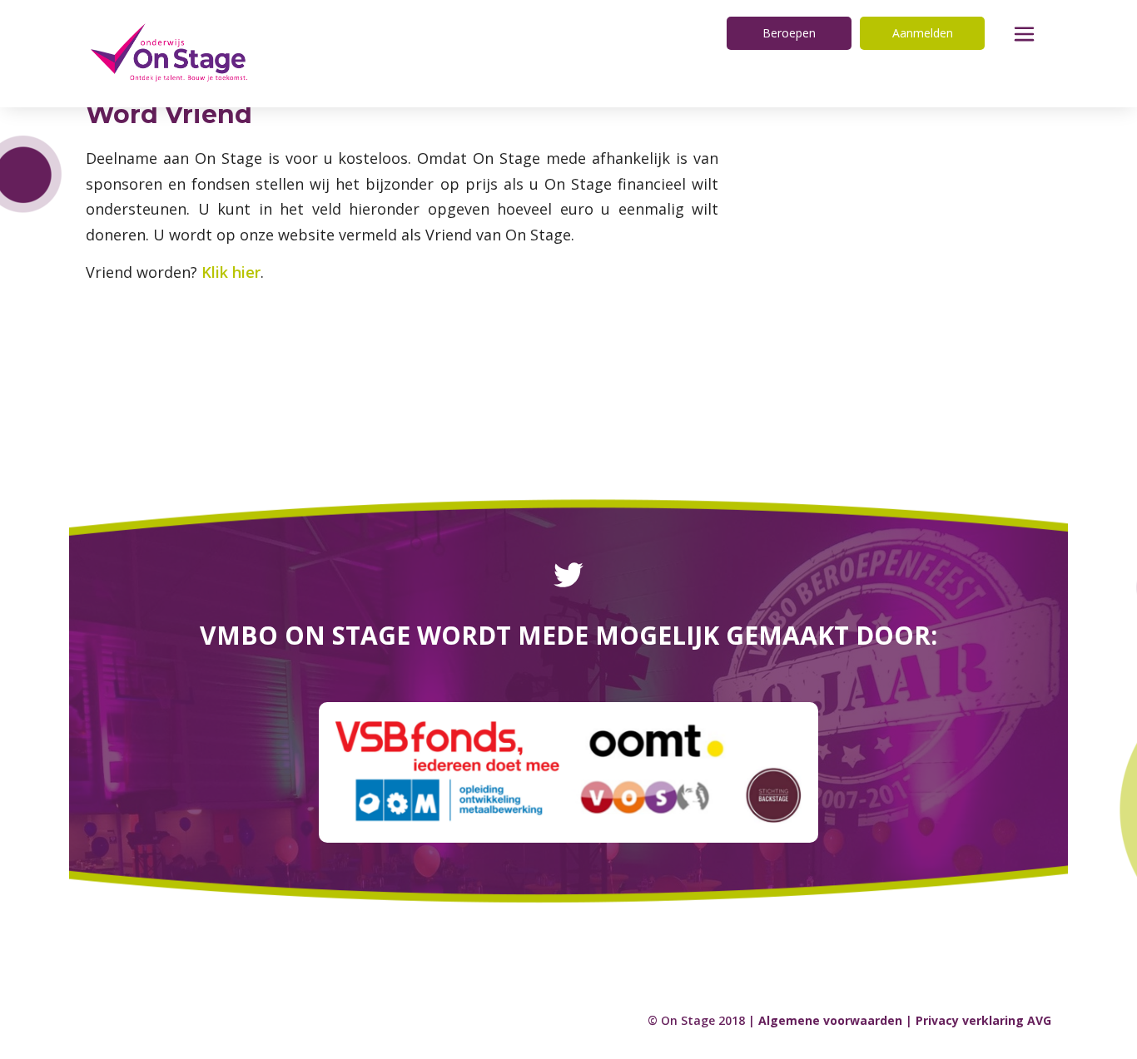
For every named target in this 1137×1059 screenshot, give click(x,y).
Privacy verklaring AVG (983, 1020)
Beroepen (789, 33)
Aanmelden (922, 33)
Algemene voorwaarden (830, 1020)
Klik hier (231, 272)
